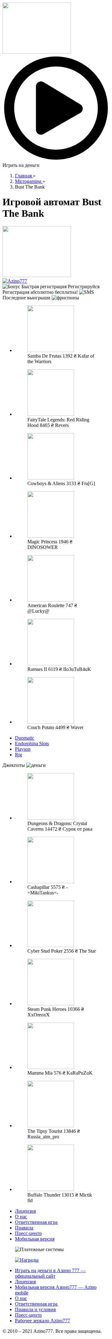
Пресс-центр (28, 1233)
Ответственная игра (36, 1222)
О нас (21, 1216)
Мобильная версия (34, 1238)
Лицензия (25, 1211)
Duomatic (24, 738)
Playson (22, 749)
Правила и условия (35, 1309)
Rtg (18, 754)
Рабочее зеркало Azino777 (42, 1320)
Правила (24, 1227)
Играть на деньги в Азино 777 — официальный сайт (50, 1273)
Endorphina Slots (32, 743)
